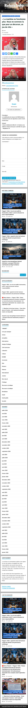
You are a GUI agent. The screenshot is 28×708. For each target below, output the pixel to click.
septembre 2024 (6, 451)
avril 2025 (4, 438)
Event (4, 30)
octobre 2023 (5, 486)
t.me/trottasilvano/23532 (12, 85)
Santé (3, 394)
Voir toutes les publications (14, 109)
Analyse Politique (6, 344)
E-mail (3, 166)
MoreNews (16, 706)
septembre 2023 (6, 489)
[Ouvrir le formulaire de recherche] (25, 11)
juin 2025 (4, 435)
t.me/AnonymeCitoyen (8, 82)
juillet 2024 (5, 457)
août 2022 (4, 530)
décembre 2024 (6, 442)
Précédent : (13, 118)
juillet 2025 (5, 432)
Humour (4, 369)
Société (10, 207)
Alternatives (19, 229)
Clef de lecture (18, 204)
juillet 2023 (5, 495)
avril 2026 (4, 416)
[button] (2, 11)
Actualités (19, 256)
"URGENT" (5, 229)
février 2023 (5, 511)
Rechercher (5, 271)
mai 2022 (4, 539)
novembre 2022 (6, 520)
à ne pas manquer (5, 16)
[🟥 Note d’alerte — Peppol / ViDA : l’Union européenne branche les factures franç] (14, 656)
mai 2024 (4, 464)
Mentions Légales (6, 586)
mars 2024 (4, 470)
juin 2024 (4, 461)
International (5, 372)
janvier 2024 (5, 476)
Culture (4, 353)
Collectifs (4, 350)
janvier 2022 (5, 552)
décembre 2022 (6, 517)
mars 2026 (4, 420)
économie (5, 230)
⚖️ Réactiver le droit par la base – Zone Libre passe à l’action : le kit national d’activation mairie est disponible (13, 310)
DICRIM (4, 357)
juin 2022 (4, 536)
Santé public (5, 257)
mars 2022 (4, 546)
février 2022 (5, 549)
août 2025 (4, 429)
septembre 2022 (6, 527)
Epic (3, 363)
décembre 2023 (6, 479)
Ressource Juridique (7, 205)
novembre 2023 (6, 483)
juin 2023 (4, 498)
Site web (4, 171)
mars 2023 (4, 508)
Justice (4, 376)
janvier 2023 (5, 514)
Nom (3, 161)
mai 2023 (4, 502)
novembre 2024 (6, 445)
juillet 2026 (5, 410)
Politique (12, 16)
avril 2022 (4, 543)
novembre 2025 (6, 426)
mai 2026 (4, 413)
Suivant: (13, 126)
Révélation (17, 16)
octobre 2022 (5, 524)
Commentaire (5, 141)
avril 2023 (4, 505)
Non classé (5, 379)
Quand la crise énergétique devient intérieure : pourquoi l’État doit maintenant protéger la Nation (12, 263)
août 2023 (4, 492)
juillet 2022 (5, 533)
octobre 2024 (5, 448)
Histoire (4, 366)
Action (13, 204)
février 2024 (5, 473)
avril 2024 (4, 467)
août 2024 (4, 454)
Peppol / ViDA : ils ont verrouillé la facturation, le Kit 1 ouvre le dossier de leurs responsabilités (13, 212)
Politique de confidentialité (8, 588)
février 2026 (5, 423)
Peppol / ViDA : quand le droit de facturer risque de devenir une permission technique (13, 238)
